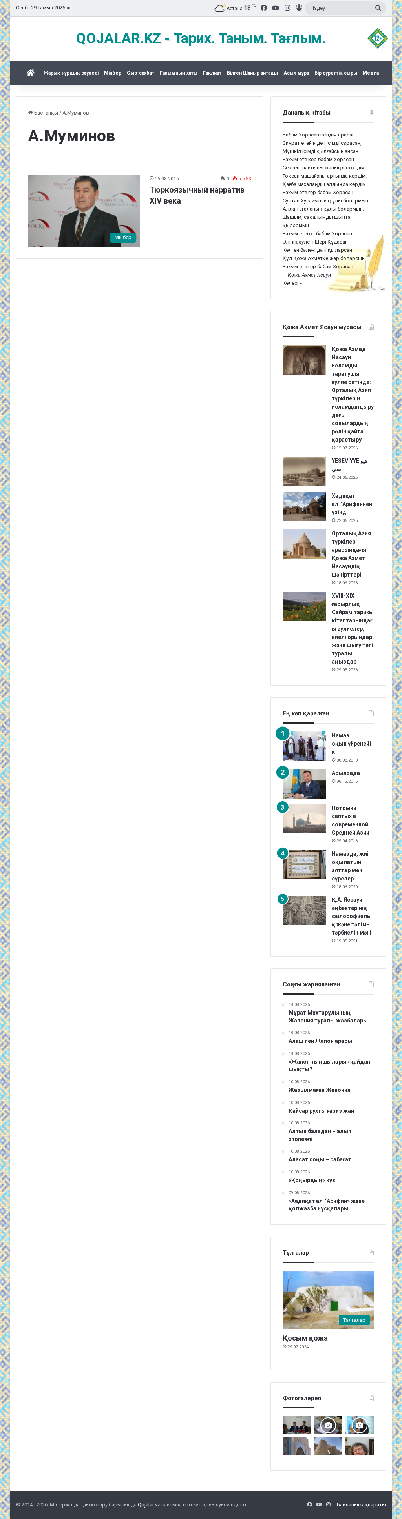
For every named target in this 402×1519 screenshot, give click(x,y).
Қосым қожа (305, 1338)
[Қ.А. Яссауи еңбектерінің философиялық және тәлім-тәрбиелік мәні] (304, 910)
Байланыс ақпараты (361, 1505)
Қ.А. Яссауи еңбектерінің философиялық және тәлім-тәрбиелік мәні (352, 916)
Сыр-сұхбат (140, 73)
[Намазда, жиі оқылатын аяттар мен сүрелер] (304, 864)
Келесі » (292, 283)
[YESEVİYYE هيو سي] (304, 471)
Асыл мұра (296, 73)
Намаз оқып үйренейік (351, 743)
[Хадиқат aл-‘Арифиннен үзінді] (304, 506)
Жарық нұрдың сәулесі (71, 73)
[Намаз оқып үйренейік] (304, 746)
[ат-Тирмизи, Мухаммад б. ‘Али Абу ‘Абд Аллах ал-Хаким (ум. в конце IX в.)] (328, 1446)
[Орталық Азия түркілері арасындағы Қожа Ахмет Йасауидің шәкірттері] (304, 544)
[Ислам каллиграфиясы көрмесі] (328, 1425)
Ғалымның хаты (178, 73)
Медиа (371, 73)
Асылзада (346, 773)
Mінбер (112, 73)
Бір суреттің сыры (335, 73)
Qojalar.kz (149, 1505)
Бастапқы (45, 113)
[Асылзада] (304, 784)
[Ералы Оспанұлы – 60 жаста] (359, 1446)
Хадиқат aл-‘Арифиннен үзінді (352, 504)
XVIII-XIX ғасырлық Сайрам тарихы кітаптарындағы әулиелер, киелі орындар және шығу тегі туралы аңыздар (353, 629)
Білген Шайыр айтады (252, 73)
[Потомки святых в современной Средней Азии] (304, 818)
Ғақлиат (212, 73)
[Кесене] (297, 1446)
